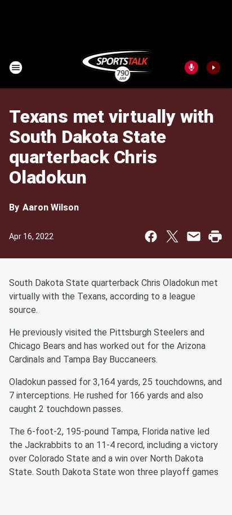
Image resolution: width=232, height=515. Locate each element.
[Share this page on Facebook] (151, 236)
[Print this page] (215, 236)
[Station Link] (116, 68)
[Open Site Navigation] (16, 67)
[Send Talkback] (191, 67)
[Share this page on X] (172, 236)
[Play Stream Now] (213, 67)
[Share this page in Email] (194, 236)
